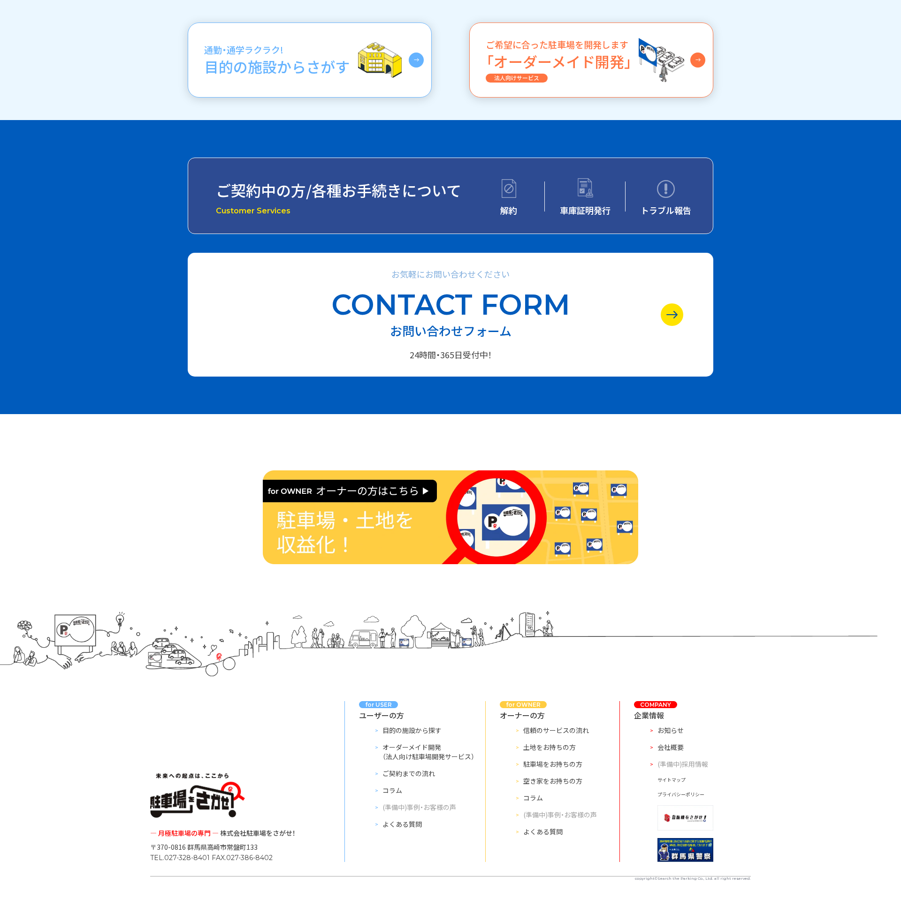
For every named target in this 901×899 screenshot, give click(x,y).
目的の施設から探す (412, 730)
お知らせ (670, 730)
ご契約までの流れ (408, 773)
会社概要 (670, 747)
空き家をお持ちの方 (552, 781)
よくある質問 (402, 824)
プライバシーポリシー (680, 794)
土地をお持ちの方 (549, 747)
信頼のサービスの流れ (556, 730)
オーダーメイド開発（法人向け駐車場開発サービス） (428, 751)
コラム (392, 790)
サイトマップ (671, 779)
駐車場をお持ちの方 (552, 764)
